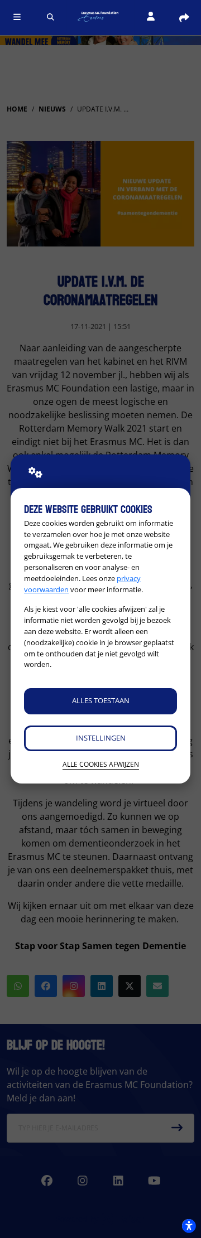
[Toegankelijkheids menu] (188, 1225)
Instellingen (101, 738)
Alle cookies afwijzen (101, 764)
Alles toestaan (101, 700)
